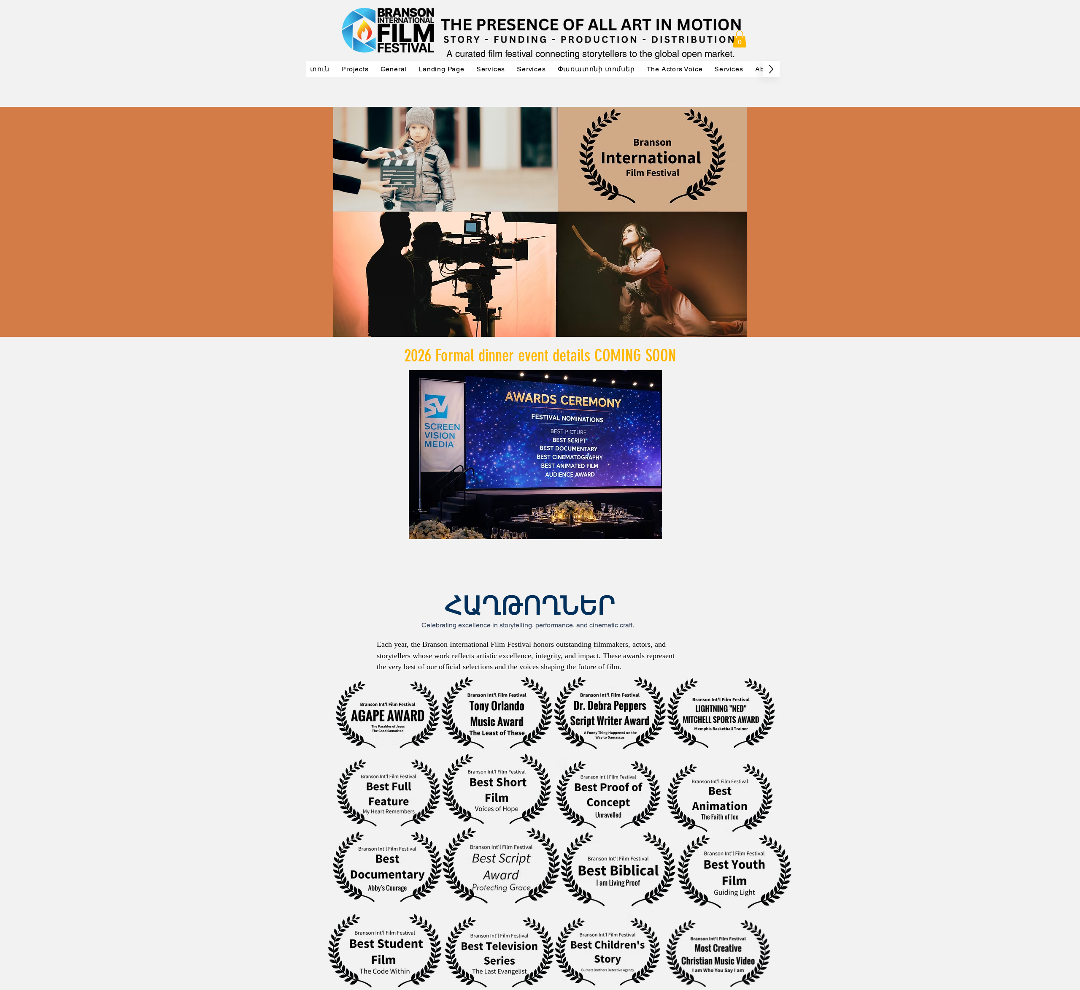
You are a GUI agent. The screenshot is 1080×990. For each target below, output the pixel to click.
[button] (739, 39)
